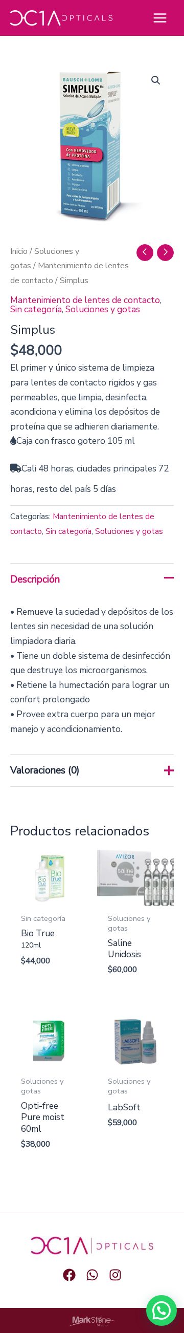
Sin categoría (36, 309)
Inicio (19, 251)
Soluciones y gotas (102, 309)
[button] (156, 80)
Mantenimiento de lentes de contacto (85, 300)
